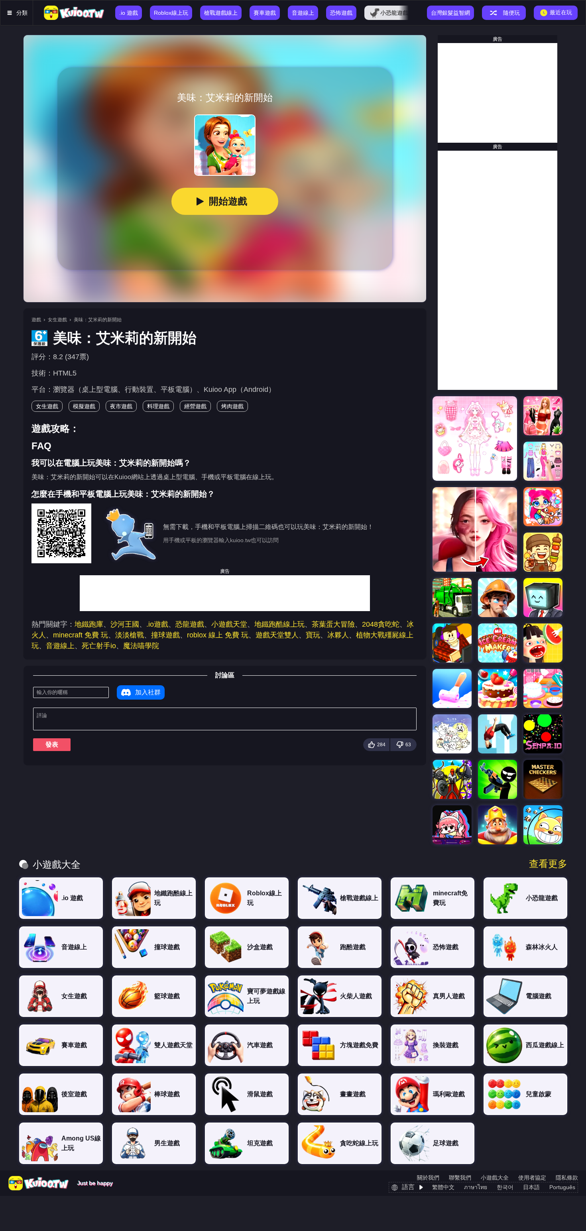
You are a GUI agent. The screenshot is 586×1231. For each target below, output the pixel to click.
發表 (51, 744)
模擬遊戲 (84, 406)
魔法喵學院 (141, 646)
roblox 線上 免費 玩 (217, 635)
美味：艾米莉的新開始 (98, 319)
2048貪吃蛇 (380, 624)
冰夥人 (338, 635)
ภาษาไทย (475, 1187)
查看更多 (548, 864)
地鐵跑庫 (89, 624)
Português (562, 1187)
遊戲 (36, 319)
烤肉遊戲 (232, 406)
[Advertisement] (225, 593)
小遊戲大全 (495, 1177)
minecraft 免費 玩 (80, 635)
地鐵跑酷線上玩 (279, 624)
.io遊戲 (157, 624)
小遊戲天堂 (229, 624)
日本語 (531, 1187)
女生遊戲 (57, 319)
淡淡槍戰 (129, 635)
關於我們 (428, 1177)
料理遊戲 (158, 406)
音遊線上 (60, 646)
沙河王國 (124, 624)
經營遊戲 (195, 406)
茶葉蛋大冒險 (333, 624)
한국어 (505, 1187)
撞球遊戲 (165, 635)
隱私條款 (567, 1177)
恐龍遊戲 (189, 624)
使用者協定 (532, 1177)
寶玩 (313, 635)
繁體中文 (443, 1187)
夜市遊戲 (121, 406)
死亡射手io (99, 646)
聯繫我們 (460, 1177)
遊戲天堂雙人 (277, 635)
